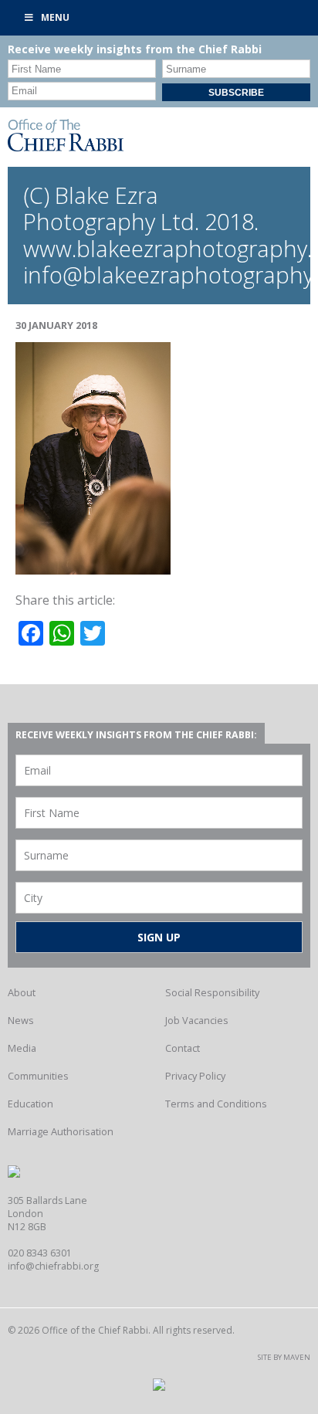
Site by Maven (284, 1357)
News (21, 1020)
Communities (38, 1076)
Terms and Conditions (216, 1104)
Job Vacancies (196, 1020)
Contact (182, 1048)
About (22, 992)
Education (30, 1104)
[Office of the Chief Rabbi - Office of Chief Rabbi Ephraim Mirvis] (65, 146)
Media (22, 1048)
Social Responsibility (212, 992)
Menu (55, 17)
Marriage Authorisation (60, 1131)
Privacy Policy (195, 1076)
